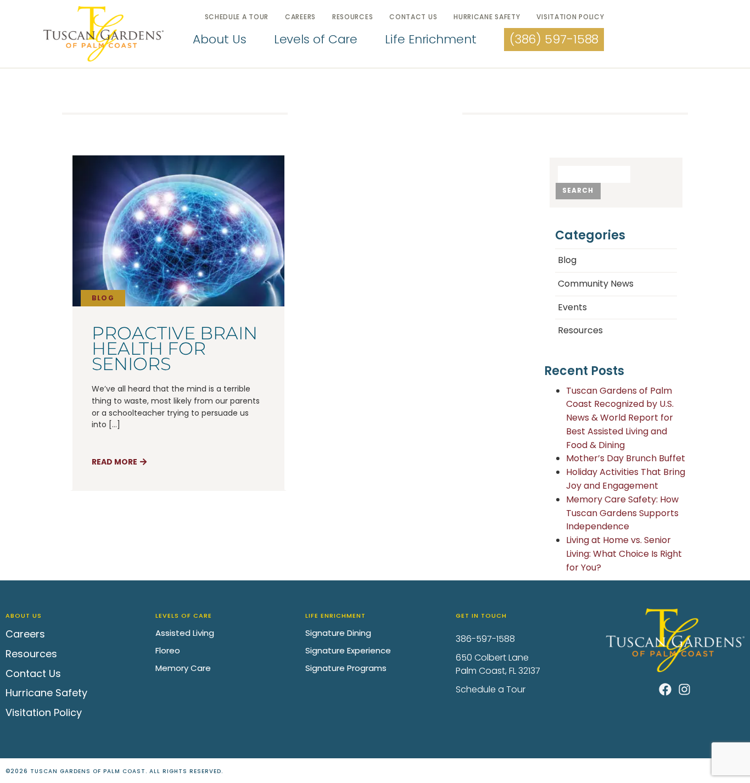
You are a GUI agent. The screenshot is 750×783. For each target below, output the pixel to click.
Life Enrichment (431, 39)
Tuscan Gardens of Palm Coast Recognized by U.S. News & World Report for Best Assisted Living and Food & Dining (620, 417)
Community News (596, 283)
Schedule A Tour (237, 16)
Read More (114, 461)
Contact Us (413, 16)
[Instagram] (684, 689)
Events (572, 307)
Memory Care (183, 668)
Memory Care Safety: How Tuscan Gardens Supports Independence (622, 513)
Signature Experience (348, 650)
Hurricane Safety (487, 16)
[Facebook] (665, 689)
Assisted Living (184, 633)
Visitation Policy (570, 16)
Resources (352, 16)
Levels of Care (316, 39)
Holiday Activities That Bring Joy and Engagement (625, 479)
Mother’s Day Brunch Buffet (625, 458)
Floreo (167, 650)
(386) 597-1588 (554, 39)
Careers (300, 16)
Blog (103, 298)
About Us (219, 39)
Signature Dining (338, 633)
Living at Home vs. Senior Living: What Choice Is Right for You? (624, 554)
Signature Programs (346, 668)
